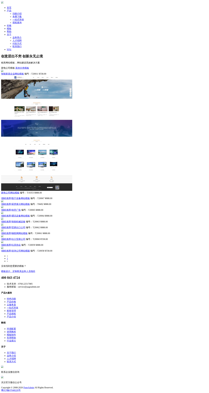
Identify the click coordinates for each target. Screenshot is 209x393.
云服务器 (11, 305)
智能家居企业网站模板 (12, 74)
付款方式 (17, 43)
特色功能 (11, 299)
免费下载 (17, 16)
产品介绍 (11, 316)
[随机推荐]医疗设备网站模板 (15, 198)
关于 (9, 34)
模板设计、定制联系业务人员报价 (18, 271)
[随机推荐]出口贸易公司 (13, 239)
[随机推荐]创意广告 (11, 210)
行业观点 (11, 340)
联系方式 (11, 361)
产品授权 (11, 313)
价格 (9, 25)
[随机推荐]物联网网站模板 (14, 233)
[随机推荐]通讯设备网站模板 (15, 216)
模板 (9, 28)
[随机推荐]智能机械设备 (13, 221)
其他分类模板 (22, 68)
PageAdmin (28, 387)
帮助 (9, 31)
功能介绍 (17, 13)
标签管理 (11, 310)
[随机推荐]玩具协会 (11, 245)
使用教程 (11, 332)
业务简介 (17, 37)
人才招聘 (17, 40)
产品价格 (11, 302)
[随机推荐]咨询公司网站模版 (15, 251)
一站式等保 (18, 19)
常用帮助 (11, 338)
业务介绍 (11, 355)
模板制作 (11, 335)
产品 (9, 10)
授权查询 (17, 22)
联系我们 (17, 46)
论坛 (9, 49)
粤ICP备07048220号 (11, 390)
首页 (9, 7)
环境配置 (11, 329)
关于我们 (11, 352)
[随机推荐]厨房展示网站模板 (15, 204)
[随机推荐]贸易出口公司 (13, 227)
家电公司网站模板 (10, 193)
